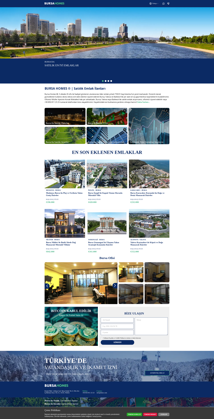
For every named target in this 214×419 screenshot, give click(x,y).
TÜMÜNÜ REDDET (150, 414)
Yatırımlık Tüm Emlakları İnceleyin (146, 142)
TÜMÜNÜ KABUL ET (134, 414)
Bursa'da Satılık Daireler (57, 123)
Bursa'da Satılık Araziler (57, 142)
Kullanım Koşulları (109, 338)
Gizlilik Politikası (120, 338)
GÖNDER (117, 342)
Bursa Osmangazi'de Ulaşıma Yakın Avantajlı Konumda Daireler (103, 243)
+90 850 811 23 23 (88, 393)
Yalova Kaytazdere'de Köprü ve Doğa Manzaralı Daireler (146, 243)
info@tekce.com (102, 393)
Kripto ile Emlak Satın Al (71, 315)
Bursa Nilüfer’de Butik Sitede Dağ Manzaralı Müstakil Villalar (61, 243)
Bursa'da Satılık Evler (98, 123)
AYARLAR (164, 414)
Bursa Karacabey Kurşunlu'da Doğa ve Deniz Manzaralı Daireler (147, 194)
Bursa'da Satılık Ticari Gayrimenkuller (106, 142)
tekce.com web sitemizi (77, 97)
